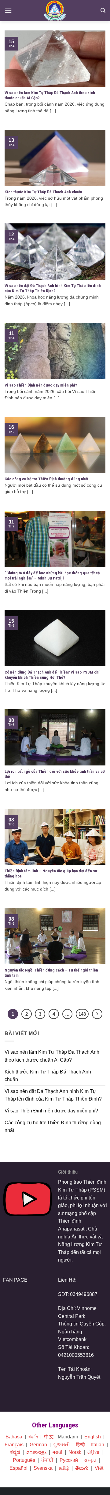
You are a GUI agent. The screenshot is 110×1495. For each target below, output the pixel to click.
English (92, 1436)
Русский (69, 1460)
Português (24, 1460)
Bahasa (14, 1436)
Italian (97, 1444)
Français (14, 1444)
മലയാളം (36, 1452)
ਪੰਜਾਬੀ (47, 1460)
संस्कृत (90, 1460)
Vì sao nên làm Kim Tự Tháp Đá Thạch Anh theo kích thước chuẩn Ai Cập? (52, 1056)
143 (82, 1014)
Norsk (74, 1452)
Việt (99, 1468)
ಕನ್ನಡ (15, 1452)
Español (18, 1468)
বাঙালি (33, 1436)
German (38, 1444)
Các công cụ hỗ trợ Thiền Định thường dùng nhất (53, 1126)
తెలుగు (82, 1468)
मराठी (57, 1452)
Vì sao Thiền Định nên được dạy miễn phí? (51, 1110)
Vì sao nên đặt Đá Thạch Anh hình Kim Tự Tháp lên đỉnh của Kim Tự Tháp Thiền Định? (53, 1095)
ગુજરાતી (61, 1444)
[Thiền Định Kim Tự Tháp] (55, 10)
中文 (49, 1436)
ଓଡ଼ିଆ (93, 1452)
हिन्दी (80, 1444)
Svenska (43, 1468)
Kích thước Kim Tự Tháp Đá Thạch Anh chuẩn (48, 1075)
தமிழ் (64, 1468)
